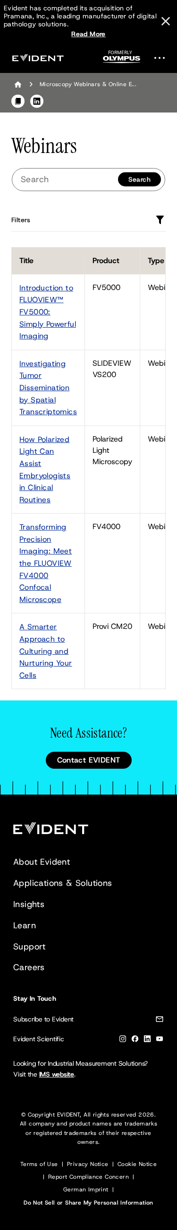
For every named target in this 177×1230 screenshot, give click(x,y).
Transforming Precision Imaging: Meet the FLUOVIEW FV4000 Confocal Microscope (45, 563)
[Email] (159, 1021)
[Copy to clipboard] (18, 101)
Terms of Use (39, 1164)
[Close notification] (165, 21)
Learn (24, 925)
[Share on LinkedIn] (36, 101)
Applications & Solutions (62, 883)
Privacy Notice (88, 1164)
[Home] (18, 84)
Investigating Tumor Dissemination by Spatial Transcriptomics (48, 388)
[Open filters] (160, 219)
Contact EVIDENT (88, 760)
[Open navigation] (162, 57)
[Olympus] (122, 59)
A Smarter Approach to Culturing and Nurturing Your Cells (45, 651)
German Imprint (86, 1189)
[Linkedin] (147, 1040)
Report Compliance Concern (88, 1177)
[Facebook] (135, 1040)
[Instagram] (122, 1040)
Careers (29, 967)
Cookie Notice (137, 1164)
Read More (88, 34)
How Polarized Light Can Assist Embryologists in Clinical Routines (44, 469)
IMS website (56, 1074)
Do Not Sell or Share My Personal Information (88, 1202)
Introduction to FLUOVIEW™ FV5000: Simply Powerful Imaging (47, 312)
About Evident (41, 862)
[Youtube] (159, 1040)
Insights (28, 904)
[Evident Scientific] (38, 57)
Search (139, 179)
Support (29, 946)
